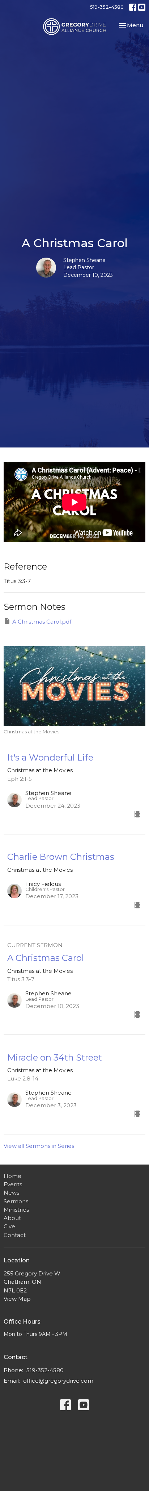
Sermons (16, 1201)
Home (12, 1176)
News (11, 1192)
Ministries (16, 1209)
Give (9, 1226)
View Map (17, 1298)
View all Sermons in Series (39, 1145)
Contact (15, 1235)
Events (13, 1184)
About (12, 1218)
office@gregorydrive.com (58, 1380)
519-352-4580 (107, 7)
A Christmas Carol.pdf (41, 621)
